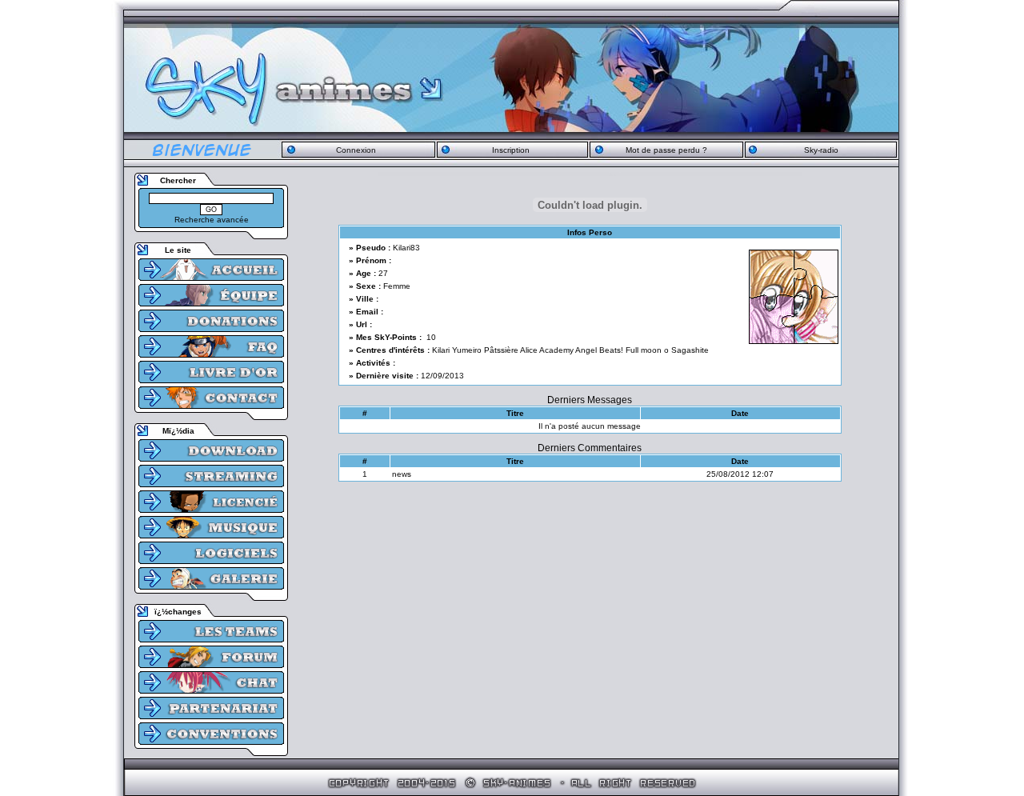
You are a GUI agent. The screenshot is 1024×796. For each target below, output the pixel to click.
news (401, 474)
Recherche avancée (211, 219)
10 (431, 337)
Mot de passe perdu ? (666, 150)
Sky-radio (821, 150)
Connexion (356, 150)
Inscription (511, 150)
